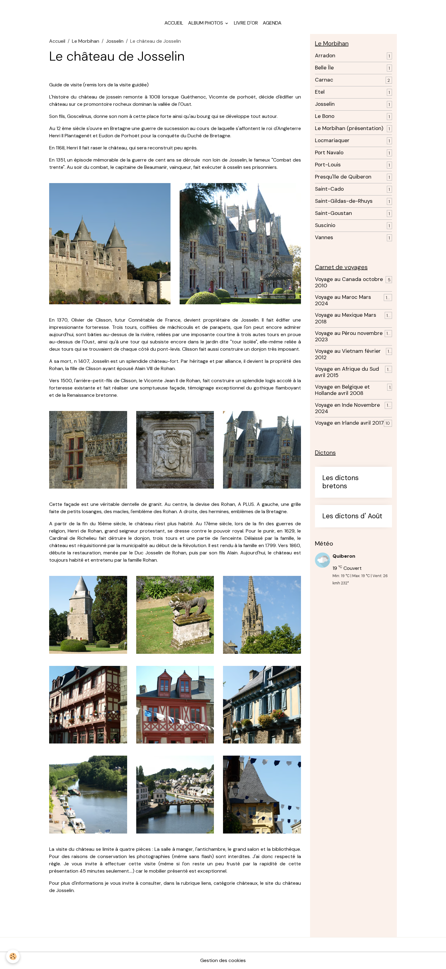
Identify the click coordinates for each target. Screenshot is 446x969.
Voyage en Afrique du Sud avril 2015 (347, 372)
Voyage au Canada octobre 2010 (349, 282)
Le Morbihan (85, 41)
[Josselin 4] (262, 449)
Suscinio (325, 225)
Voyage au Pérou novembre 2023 (349, 336)
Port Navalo (329, 152)
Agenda (272, 23)
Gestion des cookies (223, 960)
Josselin (114, 41)
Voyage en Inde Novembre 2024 (347, 408)
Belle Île (324, 68)
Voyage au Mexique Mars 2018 (345, 318)
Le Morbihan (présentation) (349, 128)
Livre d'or (246, 23)
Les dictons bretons (340, 482)
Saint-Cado (329, 189)
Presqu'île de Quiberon (343, 177)
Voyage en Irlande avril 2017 (349, 423)
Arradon (325, 55)
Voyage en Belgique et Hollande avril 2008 (342, 390)
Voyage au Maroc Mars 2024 (343, 300)
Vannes (324, 237)
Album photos (206, 23)
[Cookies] (13, 956)
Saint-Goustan (333, 213)
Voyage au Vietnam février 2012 (348, 354)
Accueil (173, 23)
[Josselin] (110, 243)
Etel (320, 92)
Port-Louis (328, 165)
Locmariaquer (332, 140)
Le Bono (324, 116)
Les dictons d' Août (352, 516)
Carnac (324, 80)
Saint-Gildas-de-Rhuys (344, 201)
